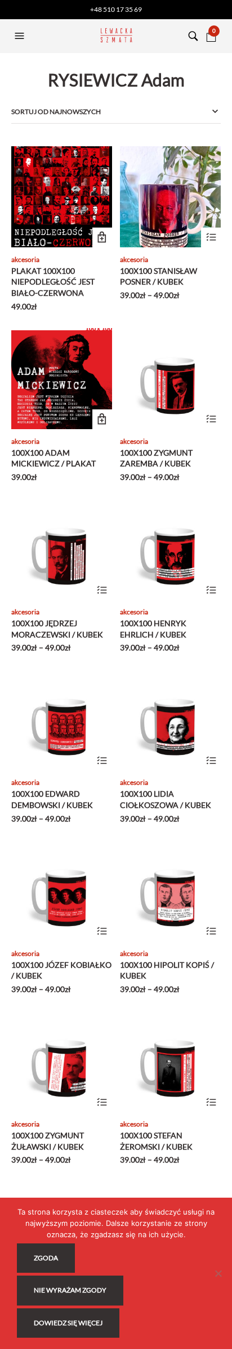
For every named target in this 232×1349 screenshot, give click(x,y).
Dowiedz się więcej (68, 1323)
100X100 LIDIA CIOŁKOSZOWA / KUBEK (165, 799)
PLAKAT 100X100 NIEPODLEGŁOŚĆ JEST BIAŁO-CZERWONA (53, 282)
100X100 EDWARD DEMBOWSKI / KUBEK (52, 799)
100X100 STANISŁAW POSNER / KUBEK (158, 276)
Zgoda (46, 1258)
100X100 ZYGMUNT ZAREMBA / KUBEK (156, 458)
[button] (21, 36)
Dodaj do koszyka (102, 237)
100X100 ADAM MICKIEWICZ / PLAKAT (53, 458)
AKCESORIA (25, 259)
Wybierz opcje (211, 237)
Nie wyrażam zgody (70, 1290)
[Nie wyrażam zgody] (218, 1273)
